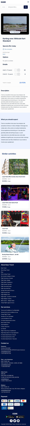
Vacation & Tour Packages (7, 316)
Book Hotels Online (5, 322)
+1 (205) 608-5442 (5, 366)
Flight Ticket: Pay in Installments (8, 330)
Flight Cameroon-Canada (7, 278)
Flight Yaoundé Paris (5, 288)
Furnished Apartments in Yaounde (9, 338)
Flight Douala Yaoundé (6, 284)
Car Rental (3, 328)
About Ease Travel (5, 270)
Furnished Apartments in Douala (8, 334)
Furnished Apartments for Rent (8, 320)
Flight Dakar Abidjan (5, 280)
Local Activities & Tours (6, 318)
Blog (2, 272)
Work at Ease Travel (5, 274)
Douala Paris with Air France (7, 290)
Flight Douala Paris (5, 292)
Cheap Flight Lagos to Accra (7, 302)
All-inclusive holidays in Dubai (8, 276)
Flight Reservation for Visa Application (9, 332)
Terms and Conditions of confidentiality (10, 310)
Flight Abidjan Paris (5, 294)
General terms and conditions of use (9, 312)
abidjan (3, 7)
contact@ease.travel (6, 351)
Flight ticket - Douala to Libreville (8, 296)
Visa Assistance (4, 324)
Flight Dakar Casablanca (6, 282)
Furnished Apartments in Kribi (8, 336)
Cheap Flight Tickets (5, 314)
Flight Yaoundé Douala (6, 286)
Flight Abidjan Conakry (6, 298)
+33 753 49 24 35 (5, 392)
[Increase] (18, 70)
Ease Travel (3, 268)
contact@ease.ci (5, 379)
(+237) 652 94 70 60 (6, 353)
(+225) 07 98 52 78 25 (6, 380)
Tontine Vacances (5, 326)
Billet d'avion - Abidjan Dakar (7, 300)
